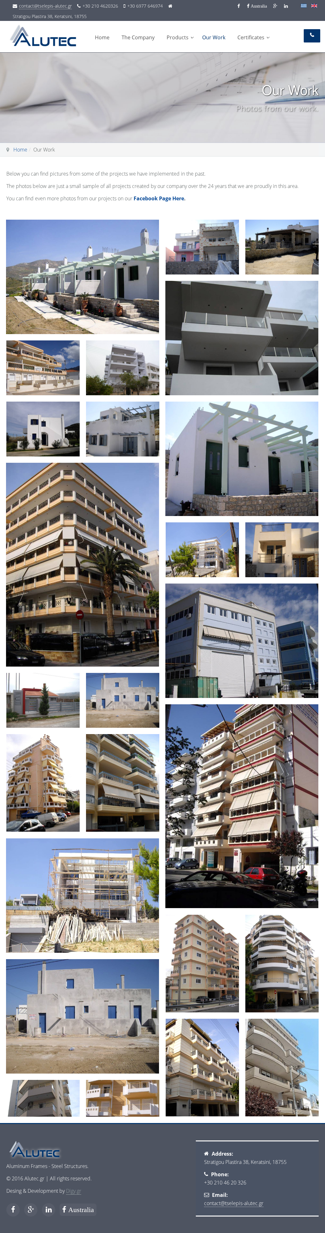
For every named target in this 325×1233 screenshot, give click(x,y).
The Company (138, 37)
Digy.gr (73, 1190)
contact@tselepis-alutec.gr (45, 6)
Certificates (250, 37)
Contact (312, 35)
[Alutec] (47, 32)
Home (102, 37)
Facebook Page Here (159, 198)
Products (178, 37)
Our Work (213, 37)
